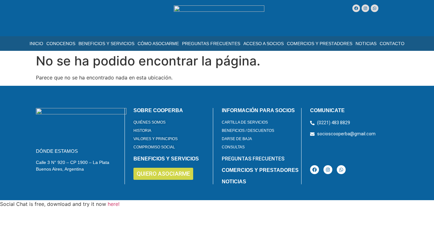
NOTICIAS (234, 181)
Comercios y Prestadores (319, 43)
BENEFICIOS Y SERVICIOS (166, 158)
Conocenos (60, 43)
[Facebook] (356, 8)
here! (113, 204)
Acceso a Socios (263, 43)
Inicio (36, 43)
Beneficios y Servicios (106, 43)
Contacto (392, 43)
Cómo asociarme (158, 43)
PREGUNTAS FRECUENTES (253, 159)
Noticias (366, 43)
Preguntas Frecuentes (211, 43)
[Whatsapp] (374, 8)
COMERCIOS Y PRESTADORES (260, 170)
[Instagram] (365, 8)
